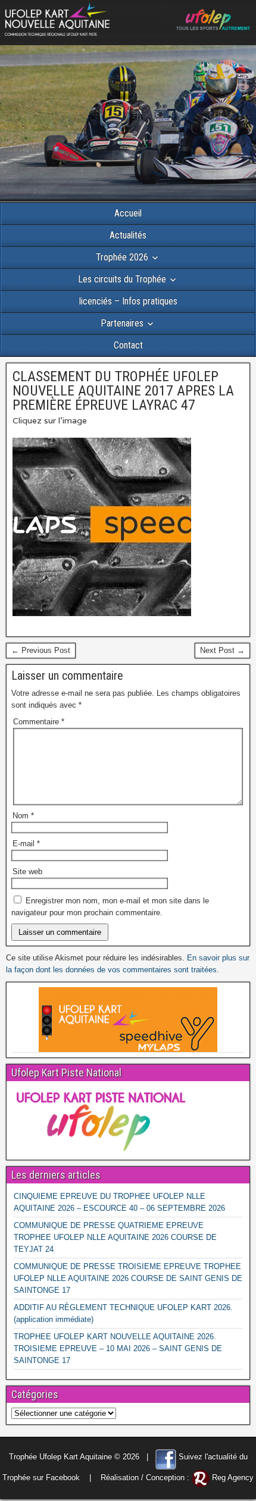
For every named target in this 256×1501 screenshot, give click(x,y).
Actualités (128, 235)
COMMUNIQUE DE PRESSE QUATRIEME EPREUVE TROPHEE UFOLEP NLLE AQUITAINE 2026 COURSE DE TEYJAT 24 (115, 1237)
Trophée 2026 (122, 257)
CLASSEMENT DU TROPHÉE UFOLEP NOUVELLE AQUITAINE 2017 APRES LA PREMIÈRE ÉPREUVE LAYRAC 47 (123, 390)
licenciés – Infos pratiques (128, 301)
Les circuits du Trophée (122, 279)
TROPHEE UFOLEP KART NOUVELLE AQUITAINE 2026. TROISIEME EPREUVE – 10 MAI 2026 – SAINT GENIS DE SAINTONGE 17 (118, 1348)
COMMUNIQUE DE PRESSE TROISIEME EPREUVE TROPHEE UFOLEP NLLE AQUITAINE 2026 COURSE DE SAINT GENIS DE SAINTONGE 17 (128, 1278)
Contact (128, 345)
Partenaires (122, 323)
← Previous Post (40, 650)
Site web (27, 871)
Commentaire (38, 721)
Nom (23, 815)
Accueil (128, 213)
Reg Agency (233, 1477)
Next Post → (222, 650)
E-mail (26, 843)
